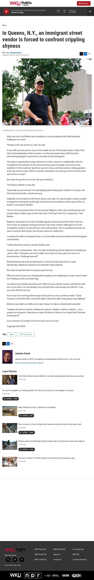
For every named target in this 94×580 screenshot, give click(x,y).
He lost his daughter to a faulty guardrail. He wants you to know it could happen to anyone (37, 390)
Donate (84, 3)
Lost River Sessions (80, 559)
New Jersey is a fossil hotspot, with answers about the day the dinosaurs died (49, 424)
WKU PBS (76, 554)
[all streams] (90, 11)
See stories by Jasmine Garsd (29, 362)
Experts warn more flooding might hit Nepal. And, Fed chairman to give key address (51, 441)
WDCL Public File (40, 559)
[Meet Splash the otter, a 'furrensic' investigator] (9, 411)
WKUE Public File (59, 549)
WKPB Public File (40, 554)
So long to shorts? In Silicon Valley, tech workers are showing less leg (46, 458)
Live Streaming (78, 549)
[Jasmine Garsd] (7, 357)
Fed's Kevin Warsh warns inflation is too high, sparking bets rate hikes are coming (50, 376)
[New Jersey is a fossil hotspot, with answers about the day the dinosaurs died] (9, 428)
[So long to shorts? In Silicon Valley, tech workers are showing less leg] (9, 462)
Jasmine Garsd (15, 53)
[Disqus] (47, 510)
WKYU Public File (40, 549)
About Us (57, 554)
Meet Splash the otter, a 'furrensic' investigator (37, 407)
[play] (6, 11)
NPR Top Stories (26, 334)
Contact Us (57, 559)
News (4, 25)
